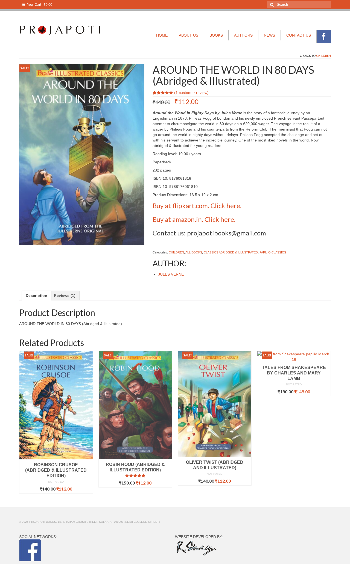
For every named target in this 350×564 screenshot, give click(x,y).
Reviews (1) (64, 295)
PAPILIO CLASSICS (272, 252)
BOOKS (216, 35)
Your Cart (39, 5)
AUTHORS (243, 35)
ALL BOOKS (193, 252)
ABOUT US (188, 35)
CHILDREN (323, 55)
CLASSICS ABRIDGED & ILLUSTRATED (231, 252)
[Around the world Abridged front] (81, 154)
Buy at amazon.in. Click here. (194, 219)
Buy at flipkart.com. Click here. (197, 205)
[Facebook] (324, 36)
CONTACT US (298, 35)
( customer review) (191, 92)
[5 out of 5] (135, 475)
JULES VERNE (171, 274)
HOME (162, 35)
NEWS (269, 35)
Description (36, 295)
